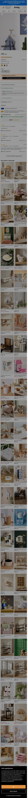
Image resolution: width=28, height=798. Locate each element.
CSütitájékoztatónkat (17, 779)
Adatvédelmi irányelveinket (7, 781)
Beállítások (13, 791)
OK (13, 787)
